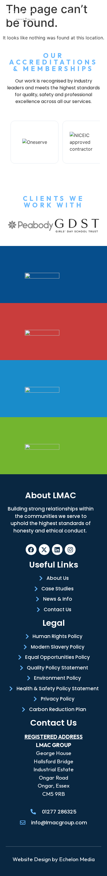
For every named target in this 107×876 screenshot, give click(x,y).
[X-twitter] (44, 549)
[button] (70, 15)
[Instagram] (70, 549)
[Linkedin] (57, 549)
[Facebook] (31, 549)
